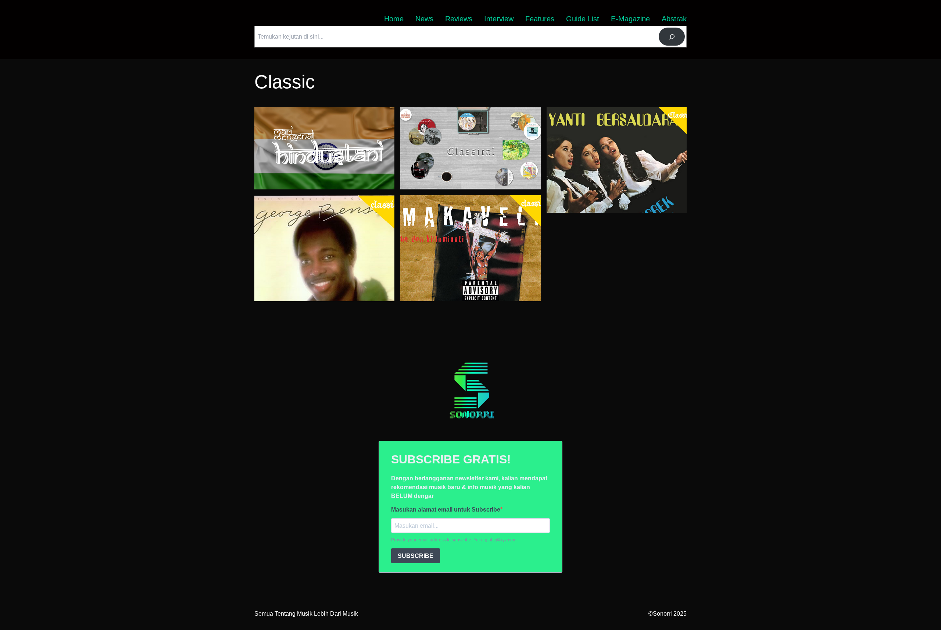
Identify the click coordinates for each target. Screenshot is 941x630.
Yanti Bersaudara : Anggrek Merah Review (602, 111)
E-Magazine (630, 19)
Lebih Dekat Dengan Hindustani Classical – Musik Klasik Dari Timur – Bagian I (320, 115)
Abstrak (674, 19)
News (424, 19)
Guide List (582, 19)
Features (539, 19)
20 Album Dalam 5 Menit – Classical (447, 111)
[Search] (672, 37)
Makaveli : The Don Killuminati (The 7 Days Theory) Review (467, 203)
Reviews (458, 19)
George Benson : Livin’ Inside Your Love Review (317, 199)
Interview (499, 19)
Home (394, 19)
